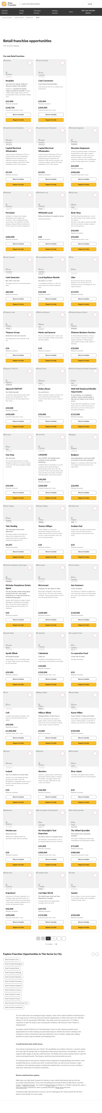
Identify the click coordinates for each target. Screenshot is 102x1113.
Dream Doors (50, 1085)
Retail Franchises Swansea (12, 998)
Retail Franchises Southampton (14, 1007)
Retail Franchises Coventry (12, 994)
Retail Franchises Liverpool (13, 990)
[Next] (97, 954)
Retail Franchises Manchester (13, 977)
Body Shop (59, 1087)
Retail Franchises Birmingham (13, 964)
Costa (18, 1085)
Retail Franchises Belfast (12, 968)
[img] (15, 12)
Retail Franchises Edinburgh (13, 972)
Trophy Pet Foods (28, 1085)
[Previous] (93, 954)
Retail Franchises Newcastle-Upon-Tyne (16, 1003)
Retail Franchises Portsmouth (13, 981)
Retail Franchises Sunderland (13, 985)
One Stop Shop (21, 1087)
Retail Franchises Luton (12, 959)
